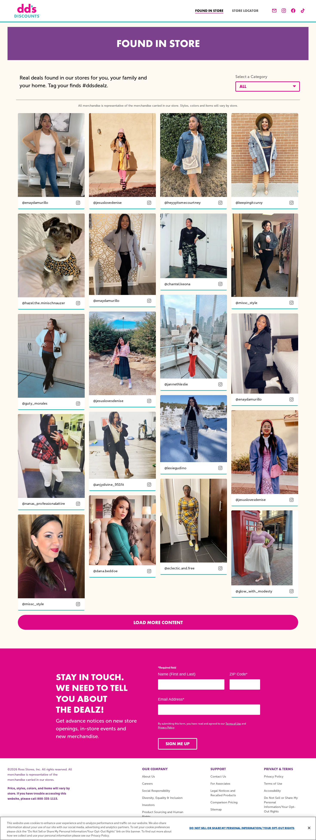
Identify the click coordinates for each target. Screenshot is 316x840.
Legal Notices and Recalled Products (223, 793)
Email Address (171, 699)
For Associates (220, 783)
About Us (148, 776)
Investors (148, 805)
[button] (267, 86)
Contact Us (218, 776)
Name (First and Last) (176, 674)
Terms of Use (233, 723)
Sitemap (216, 809)
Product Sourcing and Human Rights (162, 814)
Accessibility (272, 791)
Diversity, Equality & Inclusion (162, 798)
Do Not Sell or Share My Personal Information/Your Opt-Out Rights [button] (281, 804)
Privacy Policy (166, 727)
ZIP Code (238, 674)
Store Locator (245, 10)
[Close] (309, 828)
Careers (147, 783)
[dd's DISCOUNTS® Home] (27, 10)
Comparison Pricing (224, 802)
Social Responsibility (156, 791)
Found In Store (211, 10)
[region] (158, 828)
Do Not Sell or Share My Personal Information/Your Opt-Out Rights (241, 828)
